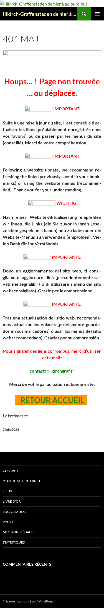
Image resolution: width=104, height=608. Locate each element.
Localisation (14, 512)
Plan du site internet (21, 481)
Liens (7, 491)
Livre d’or (12, 501)
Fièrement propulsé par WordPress (28, 601)
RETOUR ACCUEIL (50, 400)
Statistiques (14, 542)
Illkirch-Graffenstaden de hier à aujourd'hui (40, 14)
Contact (10, 471)
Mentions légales (18, 532)
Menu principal (97, 13)
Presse (8, 522)
